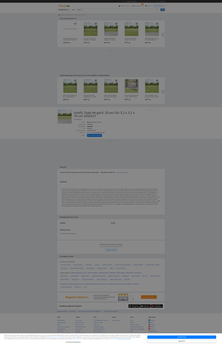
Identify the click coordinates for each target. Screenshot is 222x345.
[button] (73, 341)
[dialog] (111, 339)
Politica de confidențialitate (124, 338)
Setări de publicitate (77, 338)
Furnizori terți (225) (57, 337)
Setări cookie (113, 338)
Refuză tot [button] (182, 341)
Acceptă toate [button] (181, 337)
